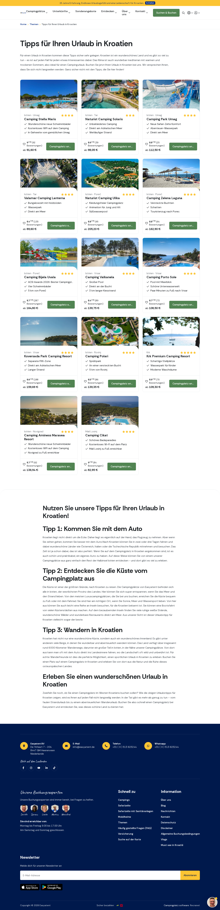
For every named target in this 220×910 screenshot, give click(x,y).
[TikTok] (54, 768)
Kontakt (140, 11)
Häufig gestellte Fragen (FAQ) (135, 828)
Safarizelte (124, 805)
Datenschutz (168, 822)
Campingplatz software (176, 905)
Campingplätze (35, 11)
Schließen (150, 3)
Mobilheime (124, 816)
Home (23, 24)
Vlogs (164, 839)
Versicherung (125, 833)
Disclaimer (167, 828)
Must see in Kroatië (172, 845)
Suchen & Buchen (166, 12)
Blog (163, 805)
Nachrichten (168, 811)
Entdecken (107, 11)
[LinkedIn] (46, 768)
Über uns (125, 13)
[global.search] (183, 13)
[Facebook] (23, 768)
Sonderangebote (85, 11)
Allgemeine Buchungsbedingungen (180, 833)
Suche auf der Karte (129, 839)
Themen (34, 24)
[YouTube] (39, 768)
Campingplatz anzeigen (62, 146)
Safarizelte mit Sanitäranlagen (135, 811)
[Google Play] (51, 887)
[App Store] (29, 887)
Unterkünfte (60, 11)
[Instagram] (31, 768)
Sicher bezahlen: (105, 905)
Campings (124, 800)
